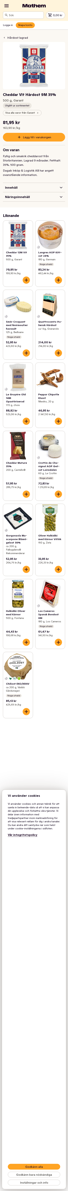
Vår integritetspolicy (22, 835)
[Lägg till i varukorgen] (26, 280)
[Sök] (6, 15)
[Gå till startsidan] (34, 5)
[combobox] (25, 15)
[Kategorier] (6, 5)
